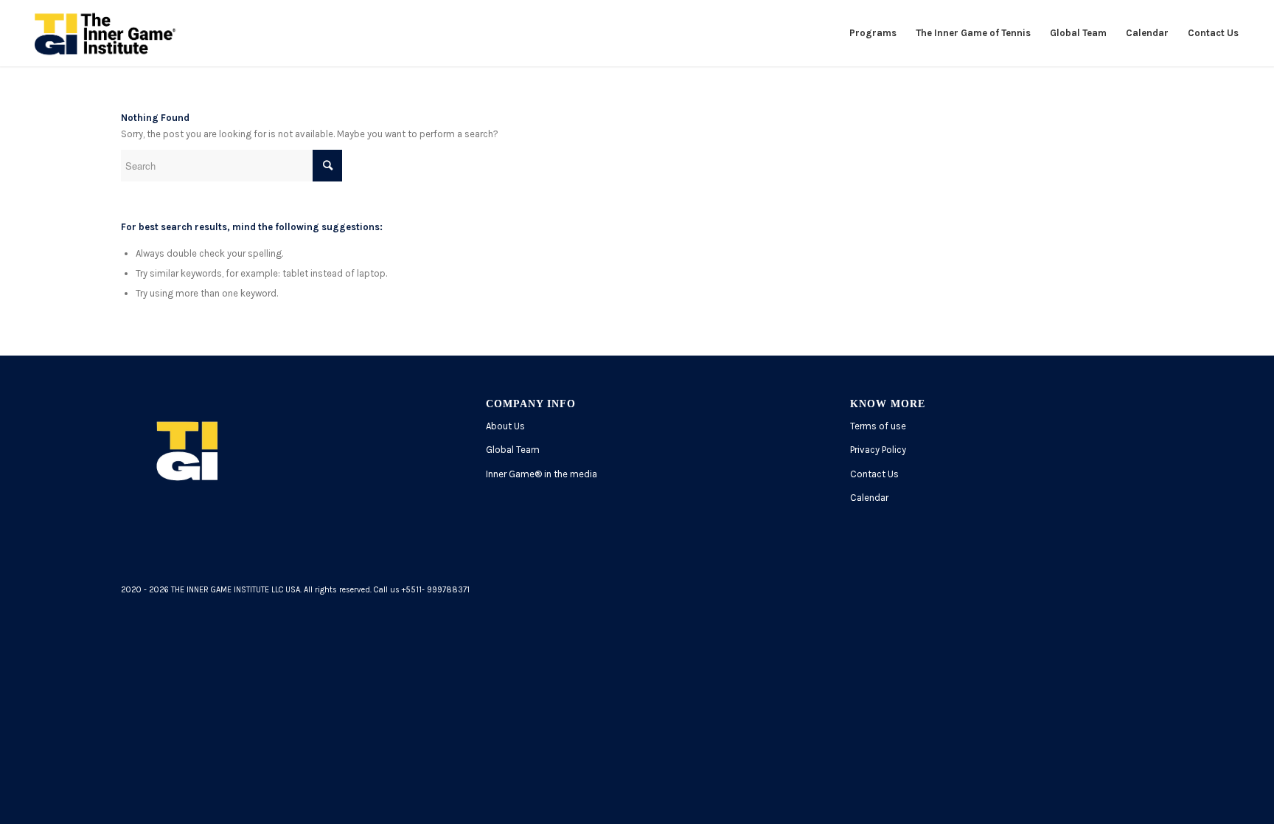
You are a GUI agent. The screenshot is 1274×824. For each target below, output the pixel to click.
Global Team (513, 449)
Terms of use (878, 426)
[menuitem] (873, 33)
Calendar (869, 497)
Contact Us (874, 473)
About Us (505, 426)
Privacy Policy (878, 449)
